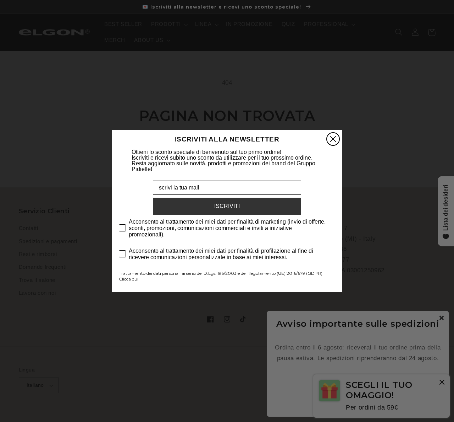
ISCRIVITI (227, 206)
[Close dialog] (333, 139)
